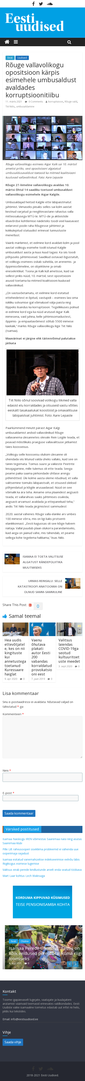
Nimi (7, 770)
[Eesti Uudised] (7, 42)
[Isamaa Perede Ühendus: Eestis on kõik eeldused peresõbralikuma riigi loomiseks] (42, 927)
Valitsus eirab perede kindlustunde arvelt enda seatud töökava (42, 870)
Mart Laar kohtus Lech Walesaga (24, 876)
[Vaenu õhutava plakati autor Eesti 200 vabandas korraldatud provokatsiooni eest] (42, 625)
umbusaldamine (25, 106)
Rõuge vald (71, 101)
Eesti (10, 57)
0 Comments (35, 101)
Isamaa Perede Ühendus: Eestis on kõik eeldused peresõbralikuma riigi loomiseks (43, 953)
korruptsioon (55, 101)
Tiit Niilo (10, 106)
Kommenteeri (13, 714)
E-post (8, 793)
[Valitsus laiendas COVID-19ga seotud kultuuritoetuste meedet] (69, 625)
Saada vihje (13, 1042)
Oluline (22, 941)
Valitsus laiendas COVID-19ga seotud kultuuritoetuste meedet (69, 651)
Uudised (22, 57)
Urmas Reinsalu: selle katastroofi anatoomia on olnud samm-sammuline (40, 586)
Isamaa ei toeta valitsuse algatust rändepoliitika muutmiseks (43, 561)
